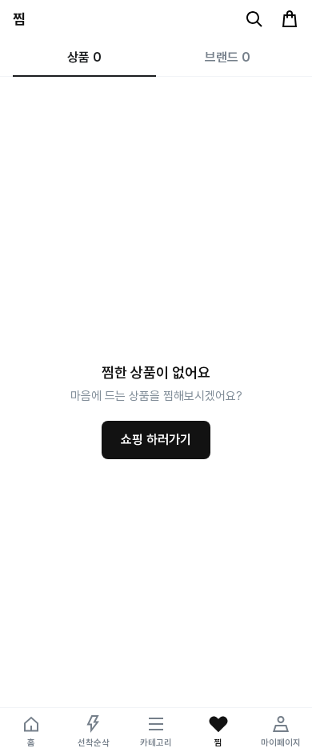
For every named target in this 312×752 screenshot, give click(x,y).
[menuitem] (31, 730)
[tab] (84, 57)
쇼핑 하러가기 (156, 439)
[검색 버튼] (254, 19)
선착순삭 (94, 743)
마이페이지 (281, 743)
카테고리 (156, 743)
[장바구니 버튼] (289, 19)
